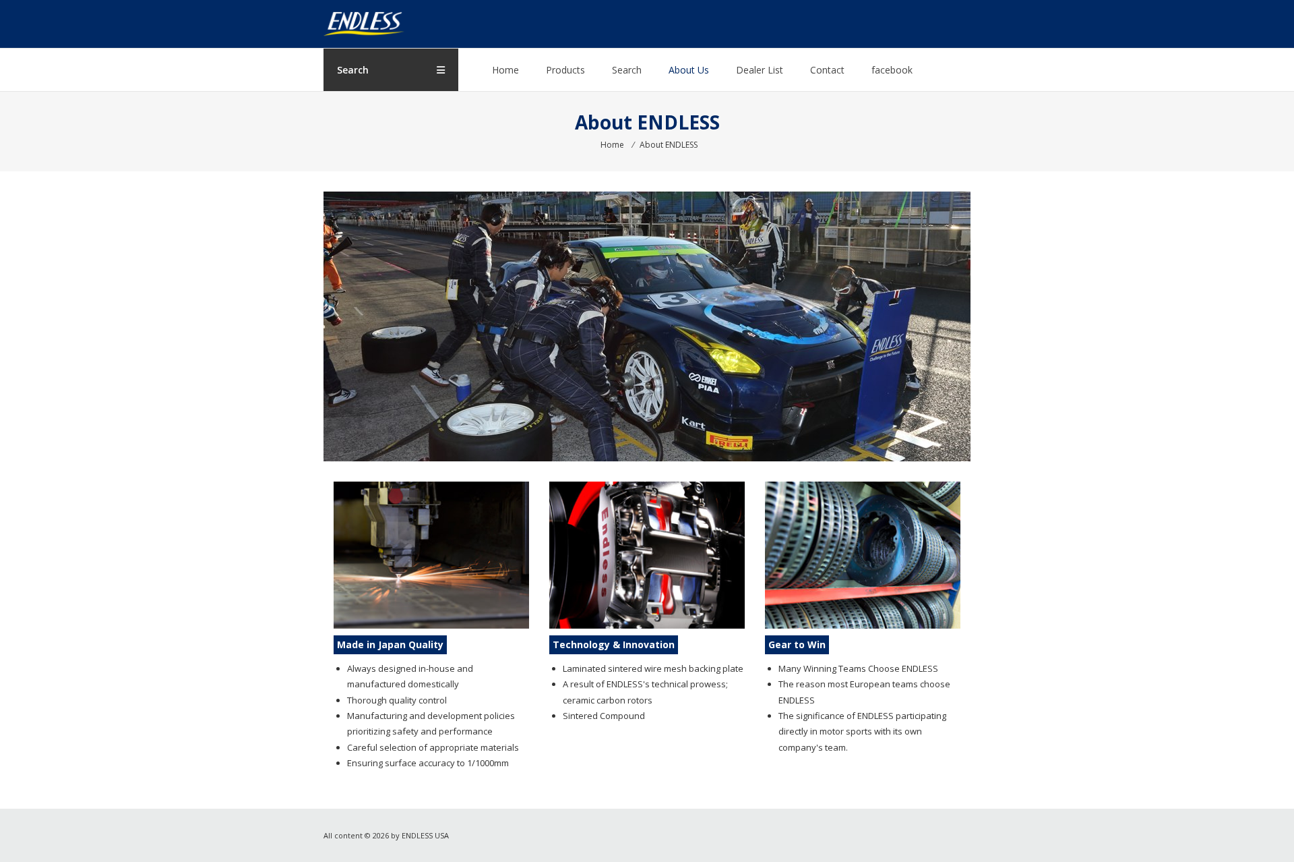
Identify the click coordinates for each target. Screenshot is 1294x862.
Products (565, 69)
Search (627, 69)
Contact (827, 69)
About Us (689, 69)
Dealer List (759, 69)
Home (505, 69)
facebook (892, 69)
